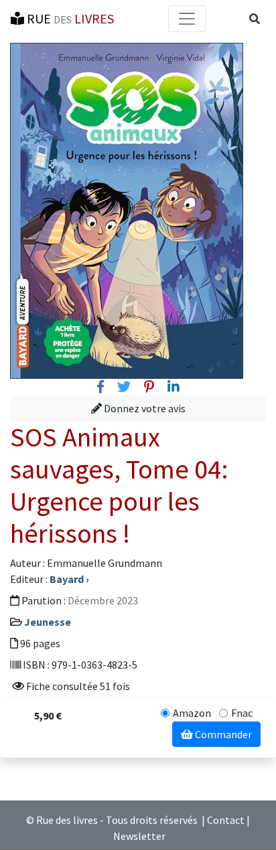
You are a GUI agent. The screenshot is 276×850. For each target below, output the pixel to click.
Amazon (192, 712)
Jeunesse (47, 621)
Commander (222, 734)
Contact (226, 820)
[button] (254, 18)
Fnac (242, 712)
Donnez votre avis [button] (144, 408)
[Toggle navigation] (187, 18)
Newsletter (139, 836)
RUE (69, 18)
